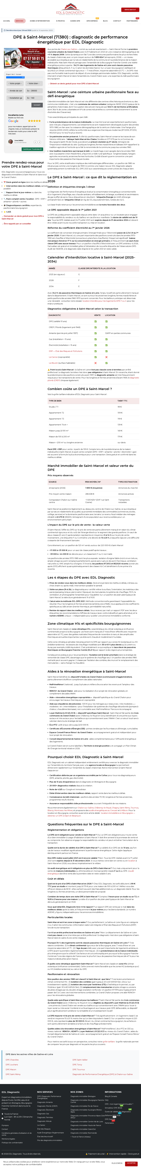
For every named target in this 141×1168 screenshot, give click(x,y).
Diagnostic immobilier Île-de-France (84, 1106)
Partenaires (110, 1122)
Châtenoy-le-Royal (103, 808)
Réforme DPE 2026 (113, 1115)
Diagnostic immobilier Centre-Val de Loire (87, 1122)
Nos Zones (77, 1092)
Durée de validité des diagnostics (118, 1111)
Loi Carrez (53, 357)
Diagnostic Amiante (45, 1102)
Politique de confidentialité (12, 1143)
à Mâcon (124, 810)
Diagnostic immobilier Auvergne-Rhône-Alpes (86, 1111)
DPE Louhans (12, 1065)
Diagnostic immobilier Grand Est (83, 1129)
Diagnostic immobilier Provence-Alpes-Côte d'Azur (88, 1117)
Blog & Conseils (111, 1096)
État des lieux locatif (45, 1137)
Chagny (115, 808)
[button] (39, 142)
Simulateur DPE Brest (114, 1107)
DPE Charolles (12, 1060)
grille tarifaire (109, 1042)
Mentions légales (8, 1139)
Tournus (134, 808)
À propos (5, 1125)
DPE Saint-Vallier (80, 1060)
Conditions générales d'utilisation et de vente (17, 1134)
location (131, 861)
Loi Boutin (53, 363)
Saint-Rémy (125, 808)
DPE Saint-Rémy (13, 1074)
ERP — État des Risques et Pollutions (65, 351)
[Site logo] (70, 9)
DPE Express (110, 1118)
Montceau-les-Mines (63, 810)
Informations (113, 1092)
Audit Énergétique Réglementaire (50, 1133)
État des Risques (43, 1129)
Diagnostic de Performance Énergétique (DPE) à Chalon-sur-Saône (103, 1074)
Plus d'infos (117, 1163)
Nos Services (45, 1092)
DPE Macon (11, 1070)
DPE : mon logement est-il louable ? (119, 1104)
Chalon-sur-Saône (69, 49)
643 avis (20, 118)
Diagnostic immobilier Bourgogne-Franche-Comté (87, 1101)
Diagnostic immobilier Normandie (84, 1133)
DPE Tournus (79, 1070)
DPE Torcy (77, 1065)
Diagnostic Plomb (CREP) (47, 1106)
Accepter (131, 1163)
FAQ (106, 1100)
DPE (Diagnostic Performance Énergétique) (49, 1097)
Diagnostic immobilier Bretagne (83, 1096)
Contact (5, 1129)
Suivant (37, 105)
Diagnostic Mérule (44, 1121)
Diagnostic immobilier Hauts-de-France (86, 1125)
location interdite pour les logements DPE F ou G (105, 301)
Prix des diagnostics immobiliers (49, 1140)
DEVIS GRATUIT (130, 9)
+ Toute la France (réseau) (81, 1137)
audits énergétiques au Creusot (103, 810)
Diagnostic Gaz (43, 1114)
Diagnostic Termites (45, 1117)
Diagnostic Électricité (45, 1110)
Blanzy (51, 810)
